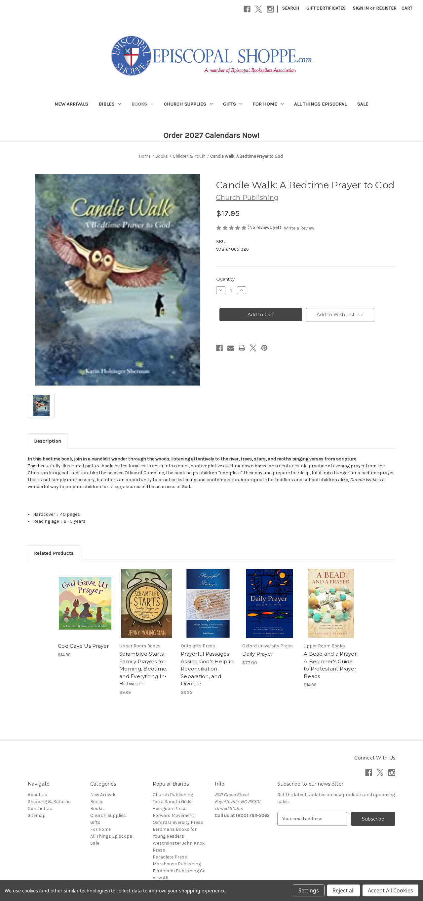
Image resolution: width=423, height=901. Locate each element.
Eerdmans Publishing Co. (179, 871)
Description (47, 441)
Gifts (229, 104)
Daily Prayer (257, 654)
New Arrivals (71, 104)
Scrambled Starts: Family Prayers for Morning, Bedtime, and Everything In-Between (143, 669)
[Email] (230, 348)
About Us (37, 794)
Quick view (84, 597)
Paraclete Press (170, 857)
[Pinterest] (264, 348)
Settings (308, 890)
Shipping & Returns (49, 801)
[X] (258, 9)
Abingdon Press (170, 808)
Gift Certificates (326, 8)
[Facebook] (247, 9)
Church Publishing (173, 794)
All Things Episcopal (320, 104)
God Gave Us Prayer (83, 646)
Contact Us (40, 808)
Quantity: (226, 279)
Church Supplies (185, 104)
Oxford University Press (178, 822)
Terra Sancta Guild (172, 801)
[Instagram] (270, 9)
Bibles (107, 104)
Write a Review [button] (299, 228)
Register (386, 8)
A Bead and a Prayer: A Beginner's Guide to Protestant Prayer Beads (331, 665)
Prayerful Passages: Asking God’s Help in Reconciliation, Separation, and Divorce (207, 669)
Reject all (343, 890)
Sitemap (37, 815)
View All (160, 878)
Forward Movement (173, 815)
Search (290, 8)
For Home (265, 104)
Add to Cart (85, 609)
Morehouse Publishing (177, 864)
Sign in (361, 8)
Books (139, 104)
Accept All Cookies (390, 890)
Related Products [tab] (54, 553)
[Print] (242, 348)
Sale (362, 104)
